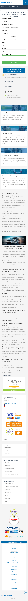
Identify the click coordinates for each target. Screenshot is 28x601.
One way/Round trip (6, 54)
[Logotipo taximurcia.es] (14, 596)
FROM (8, 18)
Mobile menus (25, 2)
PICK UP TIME (14, 36)
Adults (3, 42)
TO (7, 24)
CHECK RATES (13, 62)
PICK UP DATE (4, 30)
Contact (14, 548)
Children (4, 48)
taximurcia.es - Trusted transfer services (18, 599)
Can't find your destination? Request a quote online (14, 70)
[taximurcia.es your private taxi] (14, 2)
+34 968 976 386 (14, 552)
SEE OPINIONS (14, 390)
